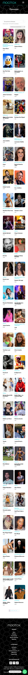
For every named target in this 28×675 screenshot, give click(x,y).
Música (16, 69)
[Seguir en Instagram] (10, 663)
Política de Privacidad (18, 667)
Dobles (16, 253)
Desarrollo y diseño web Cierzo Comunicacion (14, 672)
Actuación (5, 44)
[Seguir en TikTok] (17, 663)
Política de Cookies (8, 667)
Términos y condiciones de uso (17, 668)
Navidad (10, 69)
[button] (24, 671)
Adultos (4, 277)
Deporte (16, 115)
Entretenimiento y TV (8, 45)
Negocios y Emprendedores (18, 139)
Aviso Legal (6, 668)
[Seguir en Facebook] (14, 663)
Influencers (5, 46)
